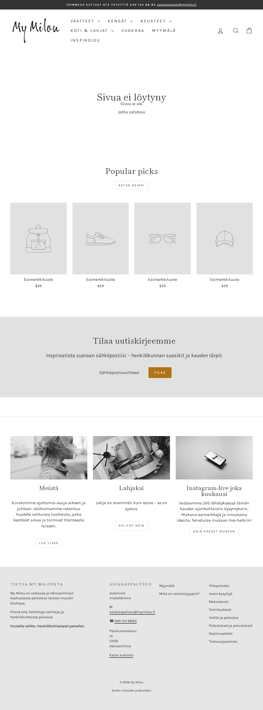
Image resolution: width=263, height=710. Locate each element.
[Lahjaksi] (131, 458)
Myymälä (166, 586)
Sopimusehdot (220, 633)
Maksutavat (218, 602)
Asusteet (154, 21)
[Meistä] (48, 458)
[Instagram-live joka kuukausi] (214, 458)
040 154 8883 (126, 621)
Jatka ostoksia (131, 111)
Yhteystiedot (219, 586)
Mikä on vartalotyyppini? (179, 594)
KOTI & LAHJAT (90, 30)
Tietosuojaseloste (223, 641)
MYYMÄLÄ (164, 30)
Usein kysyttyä (220, 594)
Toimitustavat (220, 609)
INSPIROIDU (85, 40)
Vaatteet (83, 21)
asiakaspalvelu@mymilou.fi (132, 612)
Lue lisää (49, 543)
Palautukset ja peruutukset (230, 625)
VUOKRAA (132, 30)
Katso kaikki (132, 185)
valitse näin (132, 525)
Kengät (118, 21)
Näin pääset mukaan (214, 531)
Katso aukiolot (121, 655)
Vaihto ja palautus (223, 617)
